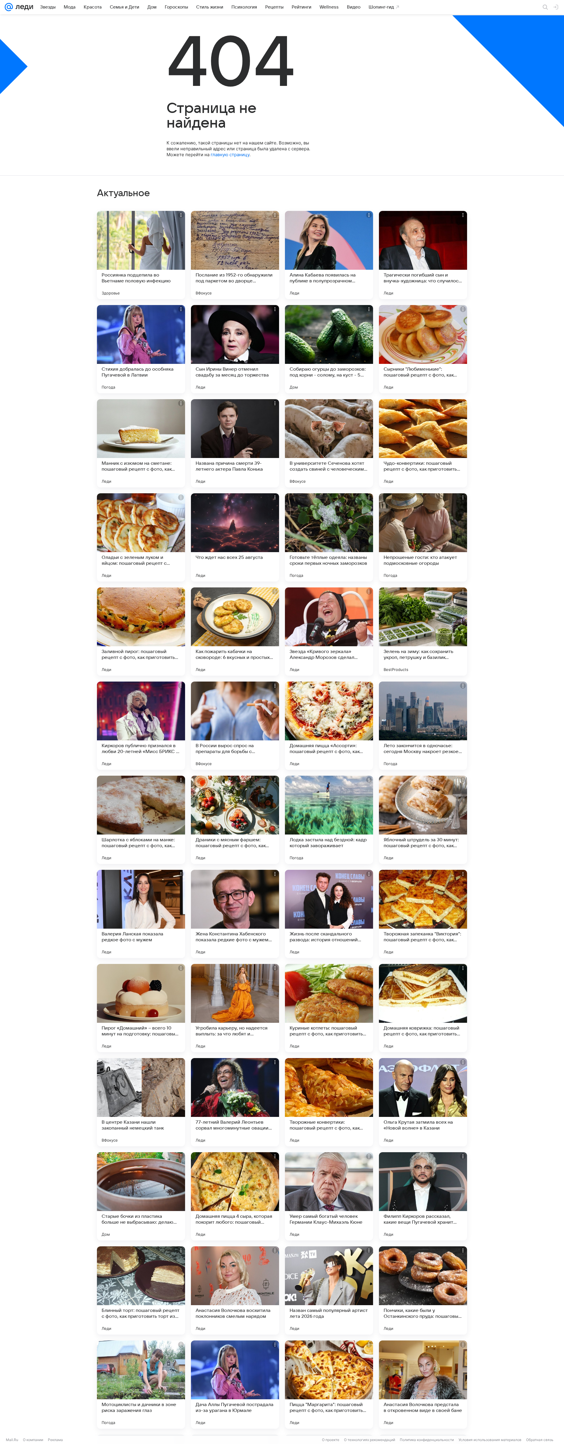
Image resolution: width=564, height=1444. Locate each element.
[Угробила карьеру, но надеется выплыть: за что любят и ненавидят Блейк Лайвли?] (235, 1008)
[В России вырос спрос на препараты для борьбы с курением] (235, 726)
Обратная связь (539, 1440)
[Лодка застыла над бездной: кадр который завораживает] (329, 820)
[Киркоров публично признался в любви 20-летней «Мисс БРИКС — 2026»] (141, 726)
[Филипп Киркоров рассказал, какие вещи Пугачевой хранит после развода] (423, 1196)
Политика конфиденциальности (427, 1440)
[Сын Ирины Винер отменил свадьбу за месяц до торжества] (235, 349)
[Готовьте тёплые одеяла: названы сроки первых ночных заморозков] (329, 537)
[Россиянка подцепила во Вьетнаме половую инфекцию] (141, 255)
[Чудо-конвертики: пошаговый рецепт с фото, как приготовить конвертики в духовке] (423, 443)
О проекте (330, 1440)
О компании (33, 1440)
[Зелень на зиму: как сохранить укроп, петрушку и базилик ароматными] (423, 631)
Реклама (55, 1440)
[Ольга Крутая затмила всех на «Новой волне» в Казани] (423, 1102)
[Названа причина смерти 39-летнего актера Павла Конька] (235, 443)
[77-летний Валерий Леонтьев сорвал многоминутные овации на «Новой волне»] (235, 1102)
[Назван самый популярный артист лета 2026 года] (329, 1290)
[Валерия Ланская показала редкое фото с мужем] (141, 914)
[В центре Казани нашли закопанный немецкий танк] (141, 1102)
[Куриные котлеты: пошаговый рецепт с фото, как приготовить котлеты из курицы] (329, 1008)
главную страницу (230, 154)
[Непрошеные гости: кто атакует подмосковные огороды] (423, 537)
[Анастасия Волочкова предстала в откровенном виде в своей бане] (423, 1384)
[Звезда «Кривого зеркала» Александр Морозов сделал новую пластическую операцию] (329, 631)
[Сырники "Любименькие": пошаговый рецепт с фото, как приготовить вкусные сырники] (423, 349)
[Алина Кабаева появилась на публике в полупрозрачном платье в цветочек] (329, 255)
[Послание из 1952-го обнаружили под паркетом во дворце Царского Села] (235, 255)
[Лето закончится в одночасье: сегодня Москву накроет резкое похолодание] (423, 726)
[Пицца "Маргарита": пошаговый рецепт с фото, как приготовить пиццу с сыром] (329, 1384)
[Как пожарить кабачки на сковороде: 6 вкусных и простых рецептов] (235, 631)
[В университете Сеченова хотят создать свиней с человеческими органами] (329, 443)
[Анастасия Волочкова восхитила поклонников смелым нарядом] (235, 1290)
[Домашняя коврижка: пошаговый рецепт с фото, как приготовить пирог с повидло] (423, 1008)
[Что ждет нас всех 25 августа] (235, 537)
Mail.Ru (12, 1440)
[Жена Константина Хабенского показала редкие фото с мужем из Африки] (235, 914)
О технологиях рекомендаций (369, 1440)
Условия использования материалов (490, 1440)
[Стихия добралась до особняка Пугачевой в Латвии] (141, 349)
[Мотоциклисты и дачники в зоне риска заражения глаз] (141, 1384)
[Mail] (9, 7)
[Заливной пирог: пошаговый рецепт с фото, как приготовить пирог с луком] (141, 631)
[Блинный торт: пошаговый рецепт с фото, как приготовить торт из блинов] (141, 1290)
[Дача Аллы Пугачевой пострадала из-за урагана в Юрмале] (235, 1384)
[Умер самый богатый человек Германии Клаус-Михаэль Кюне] (329, 1196)
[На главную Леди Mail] (23, 7)
